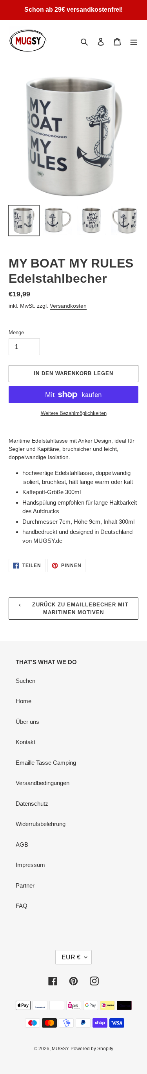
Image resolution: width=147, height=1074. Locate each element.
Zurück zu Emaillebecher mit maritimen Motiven (79, 608)
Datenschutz (32, 803)
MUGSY (60, 1048)
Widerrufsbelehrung (40, 824)
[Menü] (133, 41)
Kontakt (25, 742)
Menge (16, 332)
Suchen (25, 680)
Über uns (27, 721)
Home (23, 701)
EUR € (71, 957)
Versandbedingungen (42, 783)
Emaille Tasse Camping (46, 762)
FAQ (21, 905)
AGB (22, 844)
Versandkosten (68, 306)
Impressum (30, 864)
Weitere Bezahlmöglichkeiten (74, 413)
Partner (25, 885)
